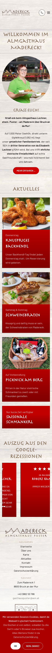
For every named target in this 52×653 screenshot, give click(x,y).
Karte (26, 554)
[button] (48, 13)
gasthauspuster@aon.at (26, 598)
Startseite (26, 546)
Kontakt (26, 562)
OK (15, 646)
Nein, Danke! (32, 646)
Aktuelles (26, 558)
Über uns (26, 550)
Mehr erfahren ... (26, 170)
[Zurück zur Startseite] (16, 13)
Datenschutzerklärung (26, 570)
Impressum (26, 566)
